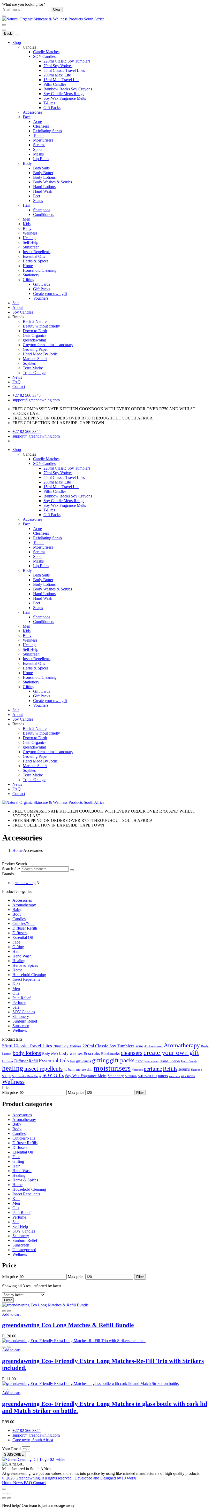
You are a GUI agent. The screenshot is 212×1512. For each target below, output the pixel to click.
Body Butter (43, 172)
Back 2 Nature (35, 321)
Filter (140, 1093)
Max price (76, 1092)
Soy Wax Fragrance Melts (64, 98)
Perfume (19, 1002)
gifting (100, 1060)
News (17, 377)
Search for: (11, 869)
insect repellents (43, 1068)
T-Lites (49, 103)
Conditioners (43, 214)
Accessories (32, 112)
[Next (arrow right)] (9, 1498)
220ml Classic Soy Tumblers (66, 61)
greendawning (34, 340)
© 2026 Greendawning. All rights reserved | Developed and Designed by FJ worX (69, 1478)
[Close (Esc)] (4, 1493)
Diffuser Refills (24, 928)
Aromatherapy (24, 905)
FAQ (16, 382)
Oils (15, 993)
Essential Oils (34, 256)
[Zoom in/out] (9, 1493)
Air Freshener (153, 1046)
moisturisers (112, 1068)
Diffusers (19, 933)
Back (8, 33)
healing (12, 1068)
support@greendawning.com (36, 400)
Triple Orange (34, 372)
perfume (153, 1069)
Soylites (29, 363)
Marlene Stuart (35, 358)
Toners (38, 135)
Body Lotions (44, 177)
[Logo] (53, 19)
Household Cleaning (39, 270)
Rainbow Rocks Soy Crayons (67, 89)
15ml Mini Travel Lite (61, 79)
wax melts (188, 1076)
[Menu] (4, 25)
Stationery (31, 275)
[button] (11, 1314)
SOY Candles (44, 56)
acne (139, 1046)
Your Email (12, 1449)
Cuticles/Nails (23, 923)
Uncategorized (24, 1250)
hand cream (151, 1061)
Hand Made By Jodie (40, 354)
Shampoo (196, 1069)
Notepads (137, 1069)
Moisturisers (43, 140)
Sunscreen (31, 247)
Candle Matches (46, 52)
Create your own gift (50, 293)
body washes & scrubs (79, 1053)
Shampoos (41, 210)
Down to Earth (35, 331)
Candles (19, 919)
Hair (26, 205)
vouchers (174, 1076)
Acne (37, 121)
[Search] (72, 870)
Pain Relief (21, 998)
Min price (10, 1092)
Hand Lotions (44, 186)
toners (163, 1076)
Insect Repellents (36, 252)
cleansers (131, 1052)
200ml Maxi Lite (57, 75)
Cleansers (41, 126)
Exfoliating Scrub (47, 131)
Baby (27, 228)
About (17, 307)
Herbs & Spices (35, 261)
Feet (36, 196)
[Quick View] (4, 1311)
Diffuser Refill (26, 1060)
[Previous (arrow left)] (4, 1498)
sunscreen (147, 1075)
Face (27, 117)
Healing (29, 238)
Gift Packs (51, 107)
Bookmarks (110, 1053)
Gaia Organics (34, 335)
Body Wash (50, 1054)
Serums (39, 145)
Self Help (30, 242)
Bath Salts (41, 168)
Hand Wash (42, 191)
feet (72, 1061)
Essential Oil (22, 937)
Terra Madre (33, 368)
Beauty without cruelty (41, 326)
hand (139, 1061)
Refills (170, 1069)
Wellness (30, 233)
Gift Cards (41, 284)
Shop (16, 42)
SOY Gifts (53, 1075)
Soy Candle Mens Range (63, 93)
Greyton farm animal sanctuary (48, 344)
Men (26, 219)
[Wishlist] (9, 1311)
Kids (27, 224)
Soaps (38, 200)
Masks (38, 154)
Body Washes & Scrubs (52, 182)
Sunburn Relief (24, 1021)
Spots (37, 149)
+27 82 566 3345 (26, 395)
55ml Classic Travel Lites (64, 70)
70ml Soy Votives (57, 66)
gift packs (122, 1060)
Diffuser (7, 1061)
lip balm (69, 1069)
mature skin (84, 1069)
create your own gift (171, 1052)
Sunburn (131, 1076)
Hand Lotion (170, 1061)
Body (27, 163)
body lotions (27, 1053)
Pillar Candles (54, 84)
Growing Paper (35, 349)
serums (184, 1069)
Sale (15, 303)
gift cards (83, 1061)
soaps (6, 1075)
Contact (18, 386)
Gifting (28, 279)
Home (28, 265)
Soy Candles (22, 312)
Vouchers (40, 298)
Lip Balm (41, 159)
